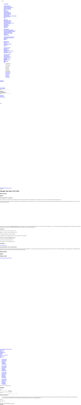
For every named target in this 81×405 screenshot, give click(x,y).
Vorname (10, 390)
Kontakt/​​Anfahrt (8, 63)
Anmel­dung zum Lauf (3, 245)
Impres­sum (7, 67)
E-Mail (1, 392)
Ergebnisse (1, 91)
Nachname (10, 391)
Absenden (1, 404)
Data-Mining (7, 76)
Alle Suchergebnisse (3, 92)
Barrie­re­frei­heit (8, 71)
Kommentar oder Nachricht (4, 394)
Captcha (1, 399)
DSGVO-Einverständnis (4, 395)
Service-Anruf (8, 64)
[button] (41, 1)
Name (1, 389)
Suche (1, 93)
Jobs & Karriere (8, 73)
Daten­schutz (7, 68)
